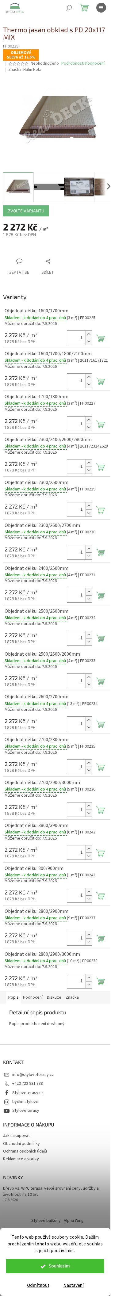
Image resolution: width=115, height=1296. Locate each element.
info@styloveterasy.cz (33, 1075)
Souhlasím (59, 1266)
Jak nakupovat (16, 1136)
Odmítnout (38, 1285)
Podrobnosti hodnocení (83, 64)
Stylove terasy (25, 1110)
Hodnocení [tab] (33, 997)
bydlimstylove (25, 1102)
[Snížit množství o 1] (89, 341)
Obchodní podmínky (21, 1144)
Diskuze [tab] (54, 997)
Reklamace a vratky (21, 1159)
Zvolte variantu (26, 210)
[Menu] (101, 8)
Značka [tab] (72, 997)
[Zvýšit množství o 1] (89, 334)
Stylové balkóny (46, 1221)
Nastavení (73, 1285)
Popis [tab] (13, 997)
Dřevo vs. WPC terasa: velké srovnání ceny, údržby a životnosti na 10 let (51, 1191)
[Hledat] (69, 8)
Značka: (24, 70)
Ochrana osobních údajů (25, 1151)
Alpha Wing (74, 1221)
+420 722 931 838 (27, 1084)
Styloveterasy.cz (28, 1093)
